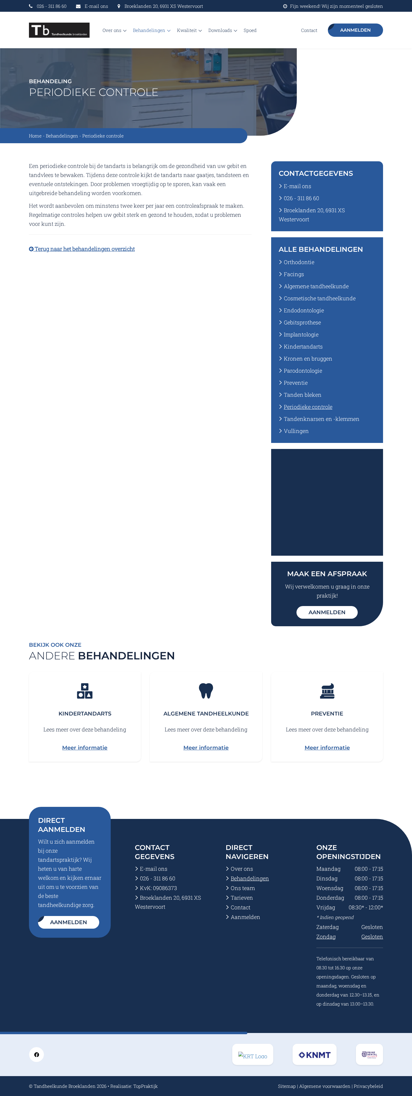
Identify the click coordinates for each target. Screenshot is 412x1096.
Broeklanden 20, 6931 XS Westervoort (164, 6)
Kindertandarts (303, 346)
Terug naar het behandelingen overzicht (84, 248)
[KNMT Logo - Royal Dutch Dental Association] (252, 1054)
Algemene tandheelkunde (316, 286)
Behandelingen (149, 30)
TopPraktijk (145, 1086)
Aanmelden (355, 30)
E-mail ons (96, 6)
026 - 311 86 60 (51, 6)
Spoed (250, 30)
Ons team (243, 888)
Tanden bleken (303, 394)
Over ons (112, 30)
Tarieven (242, 897)
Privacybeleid (368, 1086)
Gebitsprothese (302, 322)
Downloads (220, 30)
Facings (294, 274)
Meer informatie (84, 747)
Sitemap (287, 1086)
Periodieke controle (308, 406)
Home (35, 136)
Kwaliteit (187, 30)
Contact (309, 30)
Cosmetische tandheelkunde (320, 298)
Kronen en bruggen (308, 358)
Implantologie (301, 334)
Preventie (296, 382)
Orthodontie (299, 262)
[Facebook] (36, 1053)
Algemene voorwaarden (324, 1086)
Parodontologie (303, 370)
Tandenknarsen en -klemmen (322, 418)
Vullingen (296, 430)
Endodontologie (304, 310)
